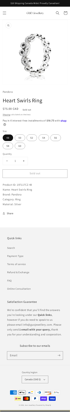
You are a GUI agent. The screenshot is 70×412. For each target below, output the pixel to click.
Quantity (7, 153)
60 (19, 146)
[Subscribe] (59, 355)
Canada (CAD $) (33, 379)
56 (55, 137)
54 (43, 137)
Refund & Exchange (18, 272)
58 (7, 146)
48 (7, 137)
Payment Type (15, 256)
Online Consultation (19, 288)
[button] (4, 13)
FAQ (9, 280)
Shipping (6, 114)
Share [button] (10, 213)
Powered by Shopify (43, 405)
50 (19, 137)
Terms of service (16, 264)
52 (31, 137)
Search (11, 247)
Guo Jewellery (30, 405)
